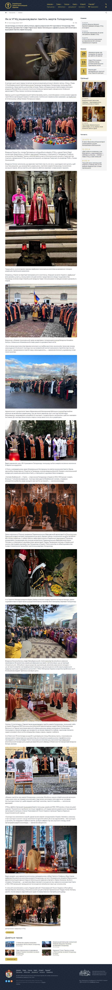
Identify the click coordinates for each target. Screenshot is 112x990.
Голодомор (10, 932)
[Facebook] (6, 981)
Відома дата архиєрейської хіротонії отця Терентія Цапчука (96, 71)
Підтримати (49, 972)
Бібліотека (27, 972)
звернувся (66, 740)
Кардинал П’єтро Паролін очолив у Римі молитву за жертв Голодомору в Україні (64, 952)
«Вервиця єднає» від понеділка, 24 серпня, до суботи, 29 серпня (95, 54)
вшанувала (28, 807)
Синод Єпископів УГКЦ (98, 971)
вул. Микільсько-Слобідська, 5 (87, 980)
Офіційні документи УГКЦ (99, 973)
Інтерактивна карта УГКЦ (99, 974)
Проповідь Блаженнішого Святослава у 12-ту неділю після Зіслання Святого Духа (92, 126)
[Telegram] (9, 981)
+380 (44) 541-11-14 (84, 982)
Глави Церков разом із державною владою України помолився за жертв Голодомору (27, 952)
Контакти (42, 972)
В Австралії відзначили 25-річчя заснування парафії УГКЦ (92, 33)
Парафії (47, 970)
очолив (31, 85)
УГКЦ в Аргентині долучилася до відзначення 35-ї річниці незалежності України (92, 41)
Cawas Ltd (26, 977)
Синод (30, 970)
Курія (35, 970)
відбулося (71, 275)
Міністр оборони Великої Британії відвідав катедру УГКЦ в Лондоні (92, 26)
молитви (48, 661)
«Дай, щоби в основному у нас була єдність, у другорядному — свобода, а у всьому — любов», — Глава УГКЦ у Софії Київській (93, 154)
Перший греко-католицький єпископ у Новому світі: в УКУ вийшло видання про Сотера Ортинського (92, 165)
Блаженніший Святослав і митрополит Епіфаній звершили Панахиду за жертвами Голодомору (65, 943)
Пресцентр (19, 972)
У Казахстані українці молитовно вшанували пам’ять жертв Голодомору (28, 943)
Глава (24, 970)
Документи (35, 972)
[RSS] (11, 981)
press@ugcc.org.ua (94, 982)
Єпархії (41, 970)
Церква (18, 970)
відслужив (34, 154)
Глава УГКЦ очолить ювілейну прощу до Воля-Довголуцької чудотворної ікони (95, 62)
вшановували (38, 724)
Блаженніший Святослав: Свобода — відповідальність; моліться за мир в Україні (91, 102)
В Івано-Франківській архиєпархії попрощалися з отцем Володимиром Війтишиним (93, 143)
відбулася (72, 97)
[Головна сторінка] (6, 12)
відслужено (61, 538)
